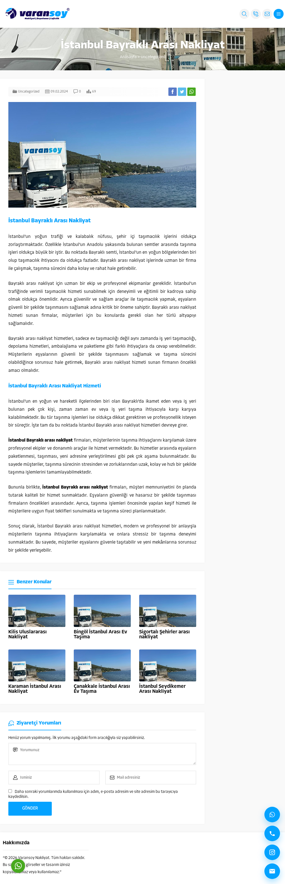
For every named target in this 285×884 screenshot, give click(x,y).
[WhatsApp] (272, 814)
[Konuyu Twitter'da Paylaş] (182, 92)
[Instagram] (272, 852)
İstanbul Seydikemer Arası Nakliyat (162, 689)
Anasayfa (128, 57)
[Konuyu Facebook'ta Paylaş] (172, 92)
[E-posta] (272, 871)
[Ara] (272, 833)
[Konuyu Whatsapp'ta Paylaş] (191, 92)
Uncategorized (153, 57)
